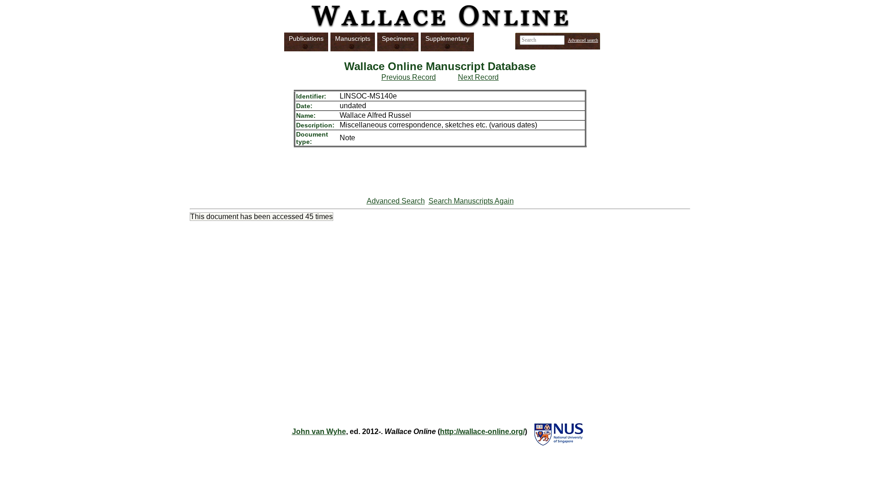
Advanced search (583, 40)
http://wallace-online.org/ (482, 431)
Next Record (478, 77)
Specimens (398, 38)
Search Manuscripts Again (471, 201)
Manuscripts (352, 38)
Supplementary (447, 38)
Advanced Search (396, 201)
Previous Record (408, 77)
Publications (306, 38)
